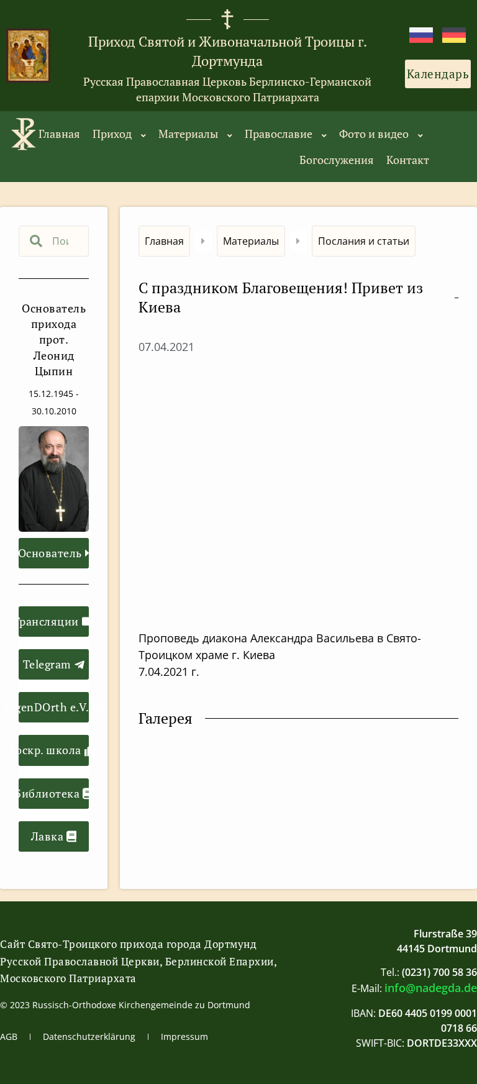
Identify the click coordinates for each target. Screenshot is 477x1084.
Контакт (407, 159)
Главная (59, 133)
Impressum (184, 1036)
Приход (112, 133)
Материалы (188, 133)
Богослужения (336, 159)
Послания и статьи (363, 241)
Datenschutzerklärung (89, 1036)
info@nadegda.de (430, 987)
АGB (8, 1036)
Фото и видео (374, 133)
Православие (278, 133)
